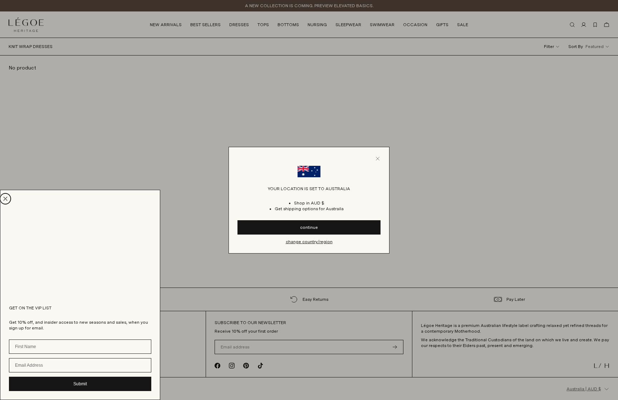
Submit (80, 383)
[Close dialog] (5, 198)
